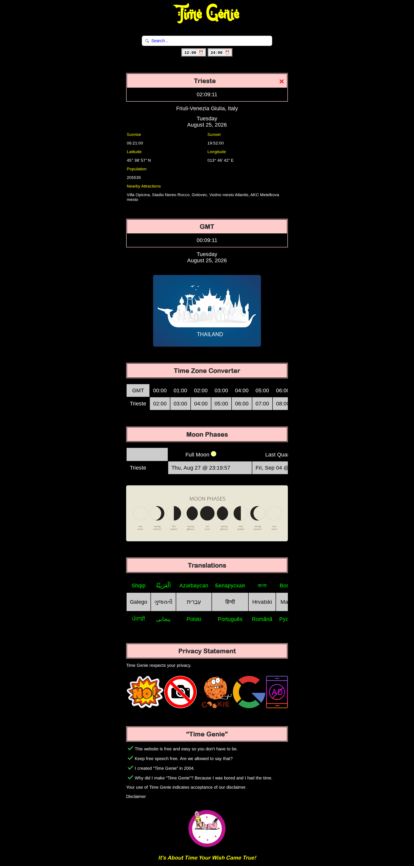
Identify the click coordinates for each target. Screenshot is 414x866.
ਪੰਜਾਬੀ (138, 619)
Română (262, 619)
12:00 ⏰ (193, 53)
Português (230, 619)
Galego (138, 602)
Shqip (139, 585)
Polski (194, 619)
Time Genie (207, 14)
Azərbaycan (193, 585)
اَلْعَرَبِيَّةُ (163, 585)
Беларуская (230, 585)
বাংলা (262, 585)
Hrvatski (262, 602)
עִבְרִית (194, 602)
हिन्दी (230, 602)
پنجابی (163, 619)
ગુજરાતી (163, 602)
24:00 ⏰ (220, 53)
